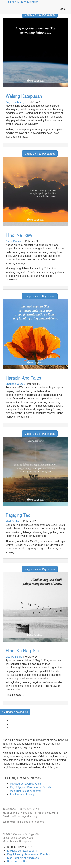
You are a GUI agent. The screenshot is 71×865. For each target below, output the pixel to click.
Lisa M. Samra (14, 656)
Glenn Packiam (14, 241)
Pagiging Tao (18, 515)
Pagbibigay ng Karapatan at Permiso (31, 787)
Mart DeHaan (13, 521)
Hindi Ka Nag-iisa (22, 650)
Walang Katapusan (24, 96)
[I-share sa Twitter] (14, 151)
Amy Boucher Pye (16, 102)
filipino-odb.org (24, 821)
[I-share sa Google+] (9, 151)
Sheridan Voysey (15, 384)
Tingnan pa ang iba (16, 712)
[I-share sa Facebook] (5, 151)
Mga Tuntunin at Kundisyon (26, 791)
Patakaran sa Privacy (22, 794)
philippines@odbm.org (24, 816)
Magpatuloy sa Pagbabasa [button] (39, 14)
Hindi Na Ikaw (19, 235)
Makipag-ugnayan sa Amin (25, 783)
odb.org (39, 821)
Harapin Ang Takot (23, 377)
